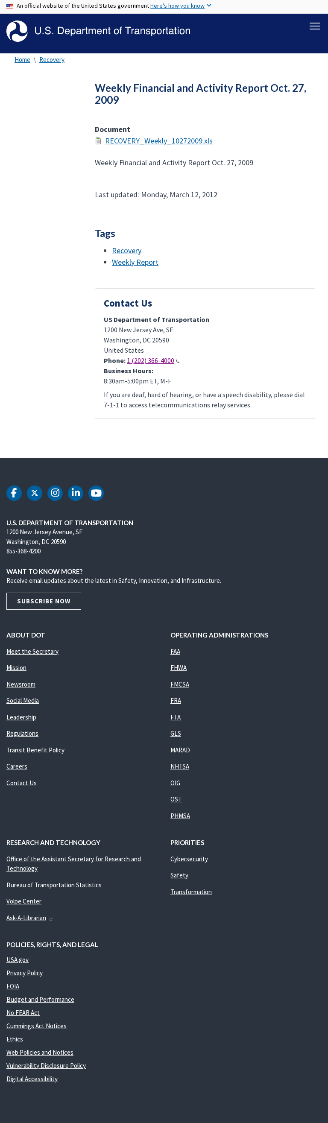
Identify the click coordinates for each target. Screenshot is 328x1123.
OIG (175, 783)
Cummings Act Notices (36, 1026)
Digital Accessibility (32, 1079)
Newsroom (20, 684)
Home (22, 60)
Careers (16, 766)
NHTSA (179, 766)
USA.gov (17, 960)
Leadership (21, 717)
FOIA (12, 986)
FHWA (178, 668)
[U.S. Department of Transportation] (98, 31)
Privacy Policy (24, 973)
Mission (16, 668)
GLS (175, 733)
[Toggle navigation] (315, 26)
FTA (175, 717)
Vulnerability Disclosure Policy (46, 1066)
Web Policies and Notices (39, 1052)
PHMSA (180, 816)
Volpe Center (23, 901)
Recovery (51, 60)
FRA (175, 700)
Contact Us (21, 783)
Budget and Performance (40, 999)
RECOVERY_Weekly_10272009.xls (159, 141)
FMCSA (179, 684)
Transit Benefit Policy (35, 750)
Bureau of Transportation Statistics (54, 885)
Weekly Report (135, 262)
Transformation (191, 892)
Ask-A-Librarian (26, 918)
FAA (175, 651)
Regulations (22, 733)
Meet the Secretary (32, 651)
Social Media (22, 700)
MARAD (180, 750)
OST (176, 799)
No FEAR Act (23, 1013)
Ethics (14, 1039)
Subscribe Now (43, 601)
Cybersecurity (189, 859)
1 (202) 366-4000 (150, 360)
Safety (179, 875)
